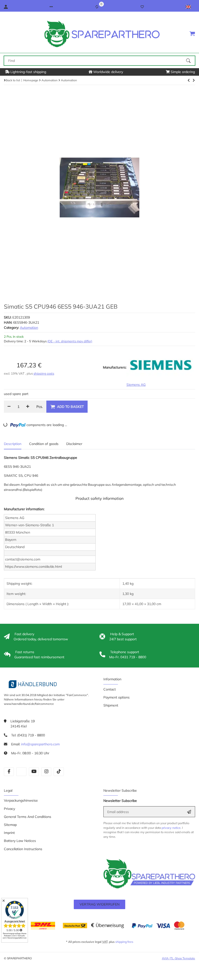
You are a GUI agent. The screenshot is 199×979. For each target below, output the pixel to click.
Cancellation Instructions (23, 849)
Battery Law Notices (20, 841)
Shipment (110, 705)
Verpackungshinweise (21, 800)
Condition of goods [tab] (43, 444)
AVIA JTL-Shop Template (178, 958)
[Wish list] (142, 6)
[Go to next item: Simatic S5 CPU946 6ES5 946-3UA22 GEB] (188, 80)
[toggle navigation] (7, 33)
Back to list (13, 80)
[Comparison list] (97, 6)
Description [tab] (12, 444)
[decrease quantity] (9, 407)
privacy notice (171, 828)
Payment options (116, 697)
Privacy (9, 808)
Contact (109, 689)
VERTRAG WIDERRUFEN (99, 904)
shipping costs (43, 373)
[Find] (190, 60)
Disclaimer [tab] (74, 444)
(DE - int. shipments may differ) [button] (69, 341)
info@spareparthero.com (40, 744)
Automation (29, 327)
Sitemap (10, 825)
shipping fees (124, 942)
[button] (51, 6)
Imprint (9, 833)
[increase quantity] (28, 407)
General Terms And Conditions (27, 816)
